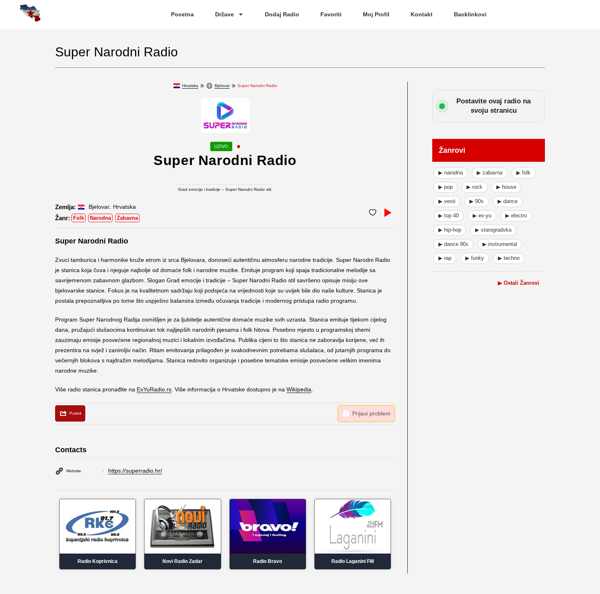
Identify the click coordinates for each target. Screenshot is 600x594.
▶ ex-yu (482, 215)
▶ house (506, 187)
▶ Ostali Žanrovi (518, 283)
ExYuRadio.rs (154, 389)
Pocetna (182, 14)
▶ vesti (447, 201)
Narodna (100, 218)
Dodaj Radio (282, 14)
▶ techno (509, 258)
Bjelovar (222, 85)
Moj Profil (376, 14)
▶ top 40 (448, 215)
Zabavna (127, 218)
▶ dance (508, 201)
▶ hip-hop (449, 230)
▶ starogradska (493, 230)
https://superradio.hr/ (135, 470)
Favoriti (331, 14)
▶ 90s (476, 201)
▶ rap (444, 258)
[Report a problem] (366, 413)
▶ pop (445, 187)
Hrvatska (190, 85)
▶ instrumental (499, 244)
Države (224, 14)
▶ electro (516, 215)
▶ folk (523, 173)
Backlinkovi (470, 14)
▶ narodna (450, 173)
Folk (78, 218)
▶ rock (474, 187)
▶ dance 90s (453, 244)
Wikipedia (299, 389)
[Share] (70, 413)
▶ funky (474, 258)
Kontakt (422, 14)
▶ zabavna (489, 173)
